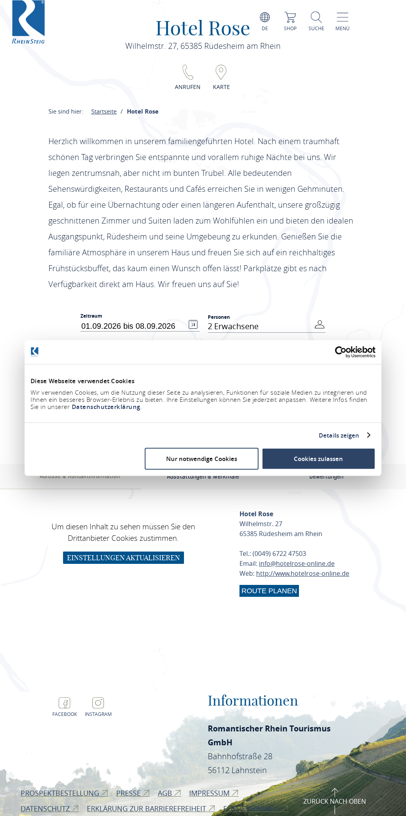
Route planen (269, 591)
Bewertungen (326, 476)
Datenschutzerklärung (106, 407)
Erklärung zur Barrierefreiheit (147, 808)
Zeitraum (91, 316)
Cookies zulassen (318, 459)
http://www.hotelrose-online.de (302, 573)
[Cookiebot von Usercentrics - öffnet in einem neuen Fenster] (340, 352)
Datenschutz (46, 808)
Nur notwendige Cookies (201, 459)
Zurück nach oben (334, 801)
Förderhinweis (252, 808)
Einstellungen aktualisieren (123, 557)
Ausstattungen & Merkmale (203, 476)
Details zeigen (339, 435)
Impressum (210, 793)
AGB (166, 793)
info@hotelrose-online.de (297, 563)
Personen (219, 317)
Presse (129, 793)
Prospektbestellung (61, 793)
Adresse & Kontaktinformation (80, 476)
